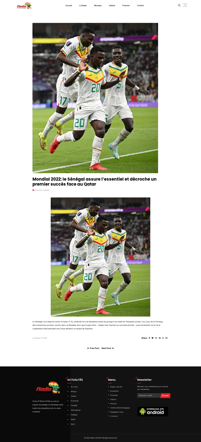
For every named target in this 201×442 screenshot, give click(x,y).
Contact (114, 416)
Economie (75, 401)
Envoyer (165, 395)
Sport (73, 424)
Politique (74, 415)
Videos (113, 399)
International (75, 410)
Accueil (69, 5)
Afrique (73, 391)
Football (46, 190)
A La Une (38, 190)
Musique (98, 5)
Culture (73, 396)
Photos (113, 403)
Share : (144, 338)
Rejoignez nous (116, 412)
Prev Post (94, 348)
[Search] (179, 5)
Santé (73, 419)
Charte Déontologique (120, 408)
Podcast (126, 5)
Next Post (106, 348)
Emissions (114, 391)
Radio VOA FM (116, 387)
